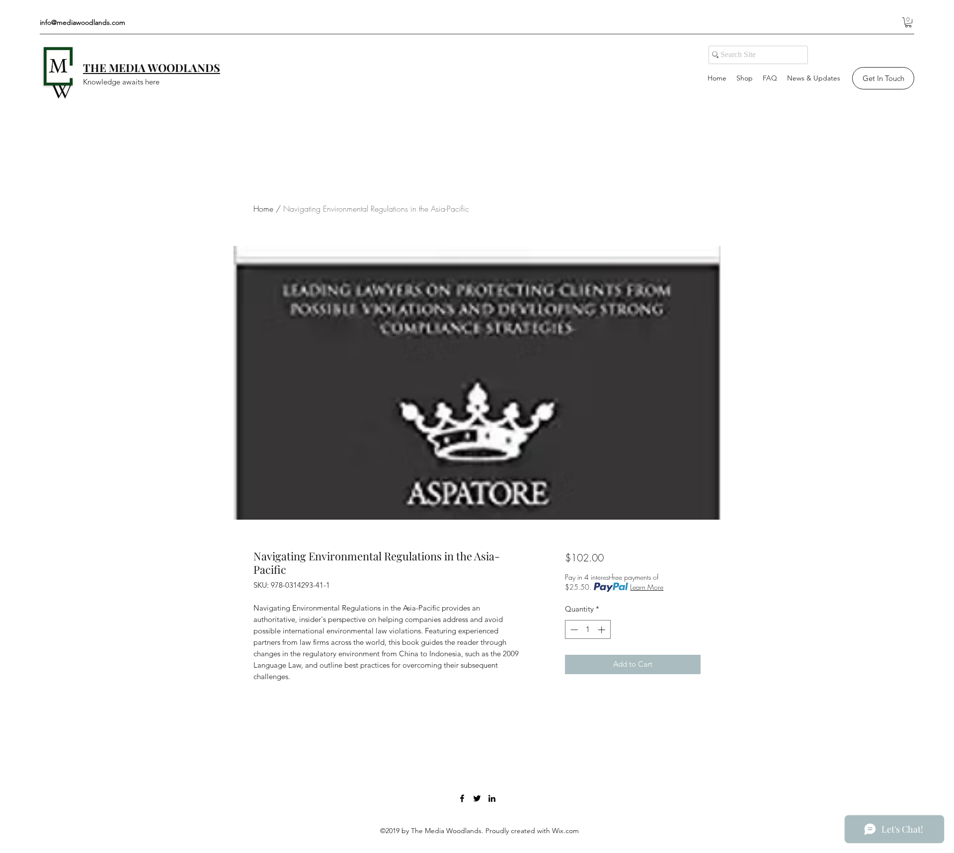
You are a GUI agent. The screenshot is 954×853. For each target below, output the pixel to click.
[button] (908, 22)
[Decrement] (573, 629)
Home (263, 208)
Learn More (646, 587)
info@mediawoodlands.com (82, 22)
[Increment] (602, 629)
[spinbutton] (587, 629)
